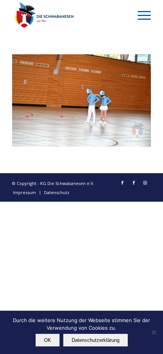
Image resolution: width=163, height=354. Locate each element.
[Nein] (153, 332)
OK (47, 340)
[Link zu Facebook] (122, 182)
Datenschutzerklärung (95, 340)
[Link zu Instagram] (145, 182)
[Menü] (140, 15)
